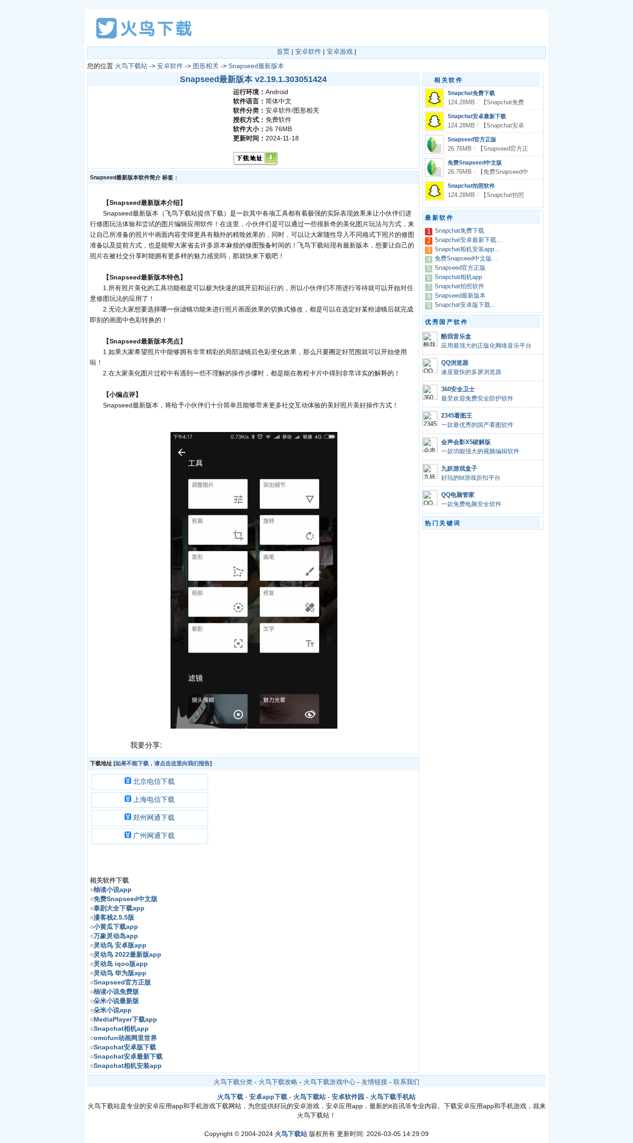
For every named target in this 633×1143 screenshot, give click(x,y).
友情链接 (374, 1082)
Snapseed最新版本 (256, 66)
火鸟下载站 (131, 66)
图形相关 (206, 66)
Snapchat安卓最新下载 (477, 116)
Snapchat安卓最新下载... (468, 240)
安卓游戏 (340, 51)
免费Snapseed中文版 (475, 162)
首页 (283, 51)
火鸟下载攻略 (278, 1082)
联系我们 (406, 1082)
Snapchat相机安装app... (467, 249)
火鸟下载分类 (233, 1082)
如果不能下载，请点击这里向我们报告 (162, 763)
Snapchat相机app (458, 277)
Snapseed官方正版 (472, 139)
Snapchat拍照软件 (471, 186)
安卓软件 (308, 51)
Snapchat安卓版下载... (465, 305)
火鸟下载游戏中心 (329, 1082)
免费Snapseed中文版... (466, 258)
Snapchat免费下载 (471, 93)
